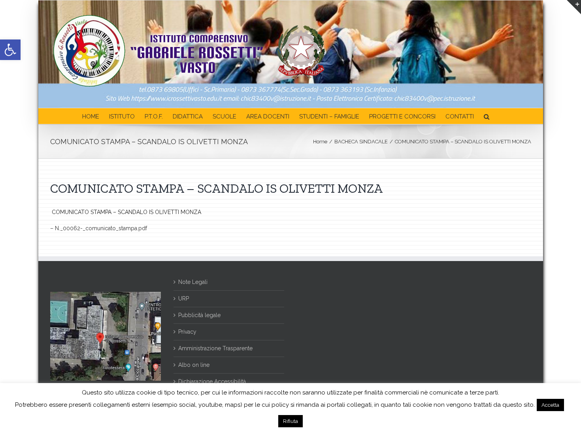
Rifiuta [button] (290, 421)
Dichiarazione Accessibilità (212, 381)
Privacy (187, 332)
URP (183, 298)
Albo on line (193, 365)
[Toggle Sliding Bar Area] (574, 7)
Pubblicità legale (199, 315)
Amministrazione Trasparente (215, 348)
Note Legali (193, 282)
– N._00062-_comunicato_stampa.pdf (98, 228)
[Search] (486, 116)
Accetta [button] (550, 405)
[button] (10, 49)
